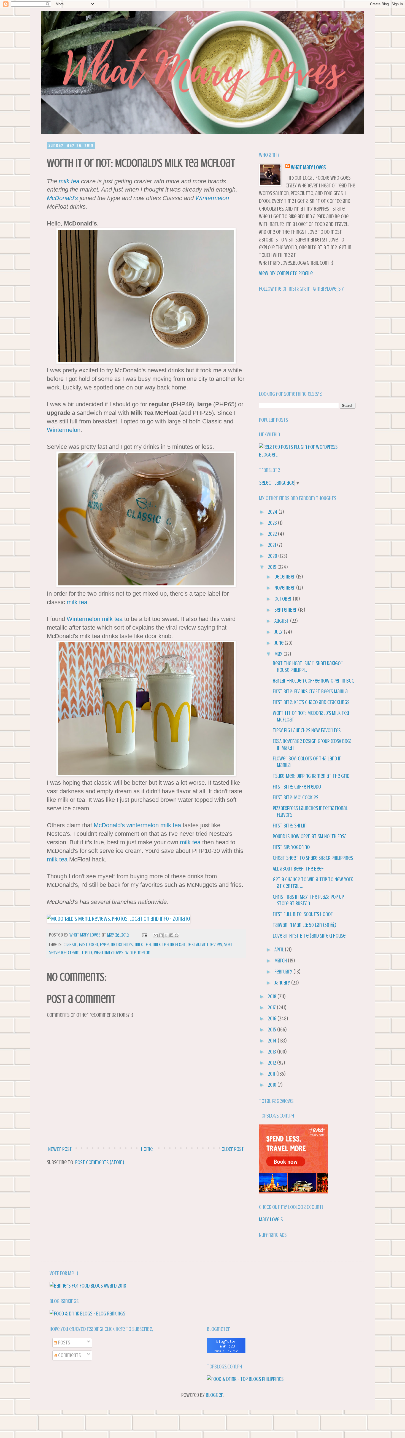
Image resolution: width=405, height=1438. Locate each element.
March (281, 960)
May (279, 654)
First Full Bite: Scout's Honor (303, 914)
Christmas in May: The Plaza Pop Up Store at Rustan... (308, 900)
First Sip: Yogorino (291, 847)
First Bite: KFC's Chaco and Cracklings (311, 702)
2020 (273, 556)
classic (70, 944)
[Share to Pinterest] (176, 935)
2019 (272, 567)
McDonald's (62, 198)
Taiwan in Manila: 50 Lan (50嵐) (304, 925)
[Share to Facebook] (171, 935)
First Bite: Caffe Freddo (297, 787)
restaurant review (205, 944)
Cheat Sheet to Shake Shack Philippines (313, 858)
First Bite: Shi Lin (290, 826)
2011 (272, 1074)
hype (104, 944)
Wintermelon (212, 198)
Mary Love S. (271, 1219)
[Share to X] (166, 935)
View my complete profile (286, 273)
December (285, 577)
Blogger (214, 1395)
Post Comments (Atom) (99, 1162)
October (283, 599)
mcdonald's (122, 944)
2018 (272, 996)
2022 (273, 534)
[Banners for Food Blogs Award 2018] (88, 1286)
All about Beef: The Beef (298, 869)
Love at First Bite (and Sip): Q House (309, 936)
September (286, 610)
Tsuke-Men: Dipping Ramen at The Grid (311, 776)
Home (147, 1149)
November (285, 588)
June (279, 643)
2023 (273, 523)
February (283, 972)
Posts (63, 1342)
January (282, 983)
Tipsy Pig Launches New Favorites (307, 730)
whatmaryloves (108, 952)
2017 (272, 1007)
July (279, 632)
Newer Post (60, 1149)
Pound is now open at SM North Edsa (310, 836)
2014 (273, 1041)
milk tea (69, 181)
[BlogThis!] (161, 935)
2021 (272, 545)
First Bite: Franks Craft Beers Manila (310, 691)
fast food (88, 944)
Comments (69, 1355)
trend (86, 952)
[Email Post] (144, 935)
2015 (272, 1029)
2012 (272, 1063)
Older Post (233, 1149)
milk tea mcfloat (169, 944)
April (279, 949)
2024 (273, 512)
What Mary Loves (308, 167)
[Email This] (155, 935)
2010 (272, 1085)
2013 (272, 1052)
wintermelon (142, 825)
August (282, 621)
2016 (272, 1018)
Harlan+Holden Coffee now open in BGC (313, 681)
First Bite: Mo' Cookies (295, 797)
